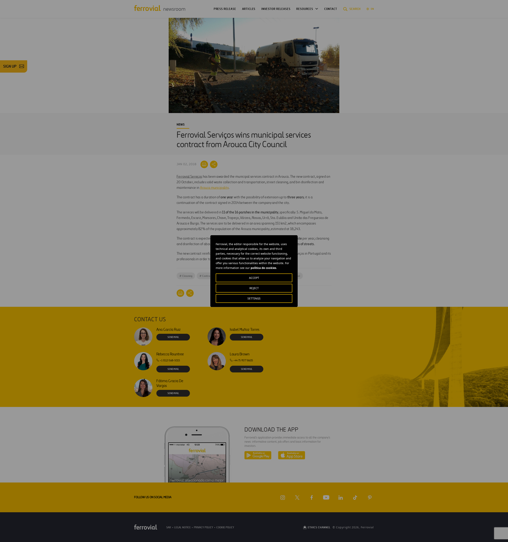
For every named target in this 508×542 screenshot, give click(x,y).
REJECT (254, 288)
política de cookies (263, 268)
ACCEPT (254, 278)
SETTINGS (254, 298)
